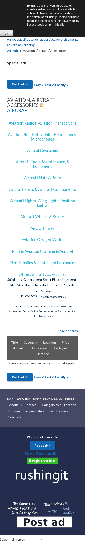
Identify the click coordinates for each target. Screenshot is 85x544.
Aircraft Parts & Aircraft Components (42, 189)
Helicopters (28, 296)
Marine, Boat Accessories (43, 311)
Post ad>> (20, 84)
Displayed (60, 348)
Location (50, 342)
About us (15, 405)
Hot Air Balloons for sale (28, 285)
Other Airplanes (43, 291)
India (50, 411)
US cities (14, 411)
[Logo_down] (42, 476)
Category (31, 342)
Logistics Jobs (46, 315)
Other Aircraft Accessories (42, 274)
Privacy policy (52, 399)
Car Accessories (37, 306)
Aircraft (18, 110)
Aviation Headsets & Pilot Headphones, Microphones (42, 136)
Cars (25, 306)
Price (66, 342)
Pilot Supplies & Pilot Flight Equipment (42, 262)
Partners (62, 411)
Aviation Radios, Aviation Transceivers (42, 123)
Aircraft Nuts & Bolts (42, 177)
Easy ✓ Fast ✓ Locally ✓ (51, 85)
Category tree (51, 405)
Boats (26, 311)
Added (18, 348)
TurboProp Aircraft (61, 285)
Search (13, 417)
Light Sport (43, 279)
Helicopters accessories (52, 296)
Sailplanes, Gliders (20, 279)
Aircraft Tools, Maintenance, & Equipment (42, 164)
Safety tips (23, 399)
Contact (30, 405)
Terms (36, 399)
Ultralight (69, 279)
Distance (42, 354)
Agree (7, 33)
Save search (69, 331)
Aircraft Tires (42, 228)
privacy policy (70, 21)
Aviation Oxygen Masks (42, 239)
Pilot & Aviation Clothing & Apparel (42, 251)
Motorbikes (52, 306)
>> (19, 417)
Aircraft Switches (42, 150)
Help (10, 399)
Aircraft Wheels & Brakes (42, 216)
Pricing (69, 399)
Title (15, 342)
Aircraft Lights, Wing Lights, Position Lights (42, 202)
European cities (33, 411)
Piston (57, 279)
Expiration (40, 348)
